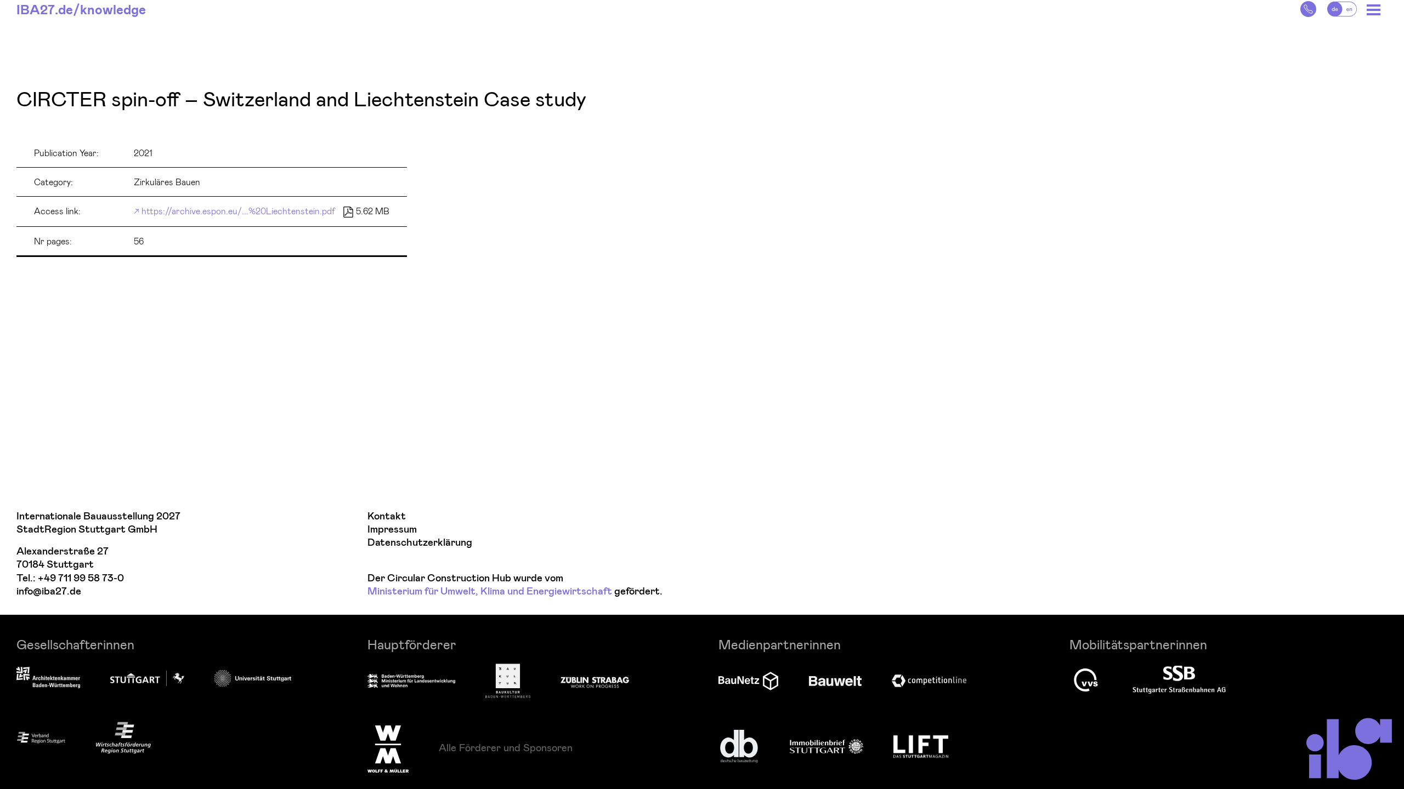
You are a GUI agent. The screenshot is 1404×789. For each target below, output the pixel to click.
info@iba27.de (48, 591)
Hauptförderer (411, 644)
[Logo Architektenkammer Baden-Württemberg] (48, 678)
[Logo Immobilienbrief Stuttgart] (826, 746)
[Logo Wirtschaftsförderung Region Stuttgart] (123, 738)
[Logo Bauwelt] (835, 681)
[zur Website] (41, 737)
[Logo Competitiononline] (929, 681)
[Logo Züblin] (595, 680)
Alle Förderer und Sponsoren (506, 747)
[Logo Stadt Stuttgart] (147, 678)
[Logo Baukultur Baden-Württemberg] (507, 681)
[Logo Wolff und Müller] (388, 749)
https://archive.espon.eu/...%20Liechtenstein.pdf (238, 210)
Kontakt (386, 516)
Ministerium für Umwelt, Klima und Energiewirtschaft (489, 591)
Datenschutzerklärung (419, 543)
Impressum (392, 529)
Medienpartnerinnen (779, 644)
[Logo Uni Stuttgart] (252, 678)
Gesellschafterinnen (75, 644)
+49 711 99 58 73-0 (81, 578)
